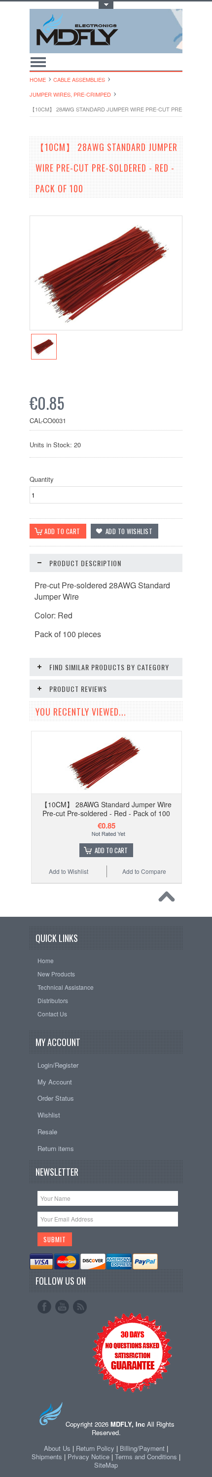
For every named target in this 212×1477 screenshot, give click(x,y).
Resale (47, 1131)
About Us (57, 1448)
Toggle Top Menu (106, 5)
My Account (54, 1081)
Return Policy (95, 1448)
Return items (55, 1148)
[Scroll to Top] (169, 899)
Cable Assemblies (79, 79)
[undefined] (106, 327)
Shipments (47, 1456)
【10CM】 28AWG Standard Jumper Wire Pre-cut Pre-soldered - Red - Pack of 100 (106, 808)
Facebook (44, 1307)
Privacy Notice (88, 1456)
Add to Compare (144, 871)
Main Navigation (38, 62)
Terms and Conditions (147, 1456)
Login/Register (57, 1065)
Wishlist (48, 1114)
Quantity (42, 479)
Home (38, 79)
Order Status (55, 1098)
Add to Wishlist (68, 871)
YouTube (62, 1307)
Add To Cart (111, 850)
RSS (80, 1307)
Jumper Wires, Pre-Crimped (70, 94)
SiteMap (106, 1465)
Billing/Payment (142, 1448)
